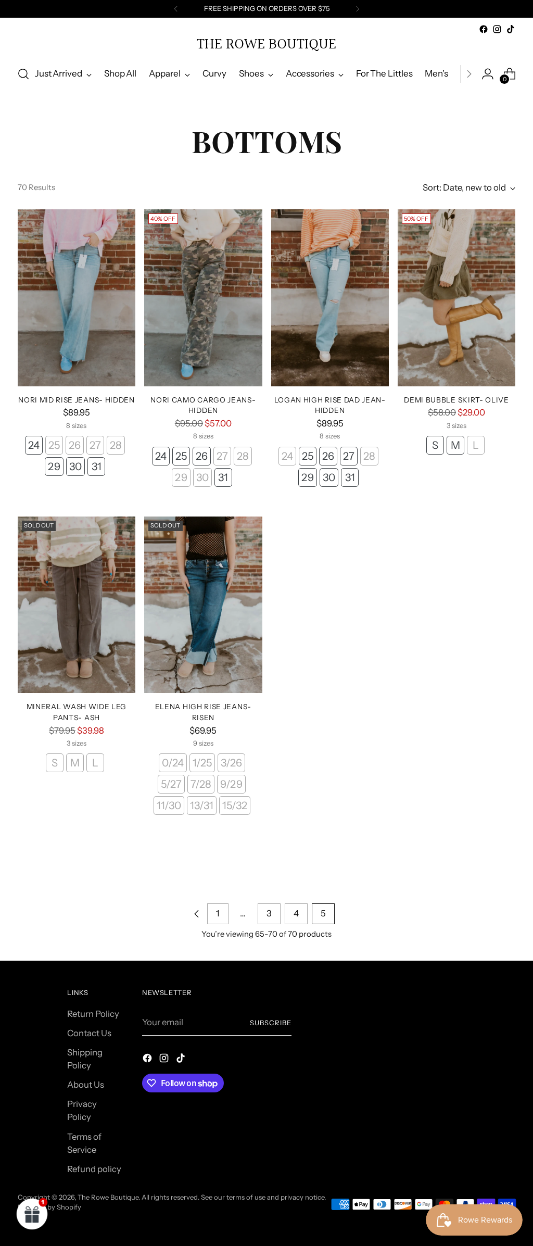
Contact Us (89, 1033)
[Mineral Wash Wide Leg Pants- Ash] (76, 605)
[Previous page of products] (197, 913)
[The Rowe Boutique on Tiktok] (510, 29)
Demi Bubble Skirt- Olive (456, 400)
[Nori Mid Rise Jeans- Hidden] (76, 297)
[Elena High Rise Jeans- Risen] (203, 605)
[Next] (357, 9)
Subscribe (270, 1022)
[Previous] (175, 9)
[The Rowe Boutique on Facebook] (483, 29)
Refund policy (94, 1169)
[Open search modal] (23, 74)
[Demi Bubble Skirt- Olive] (456, 297)
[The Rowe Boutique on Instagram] (497, 29)
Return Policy (93, 1014)
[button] (32, 1214)
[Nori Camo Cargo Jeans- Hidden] (203, 297)
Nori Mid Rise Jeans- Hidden (76, 400)
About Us (85, 1084)
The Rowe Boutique (108, 1197)
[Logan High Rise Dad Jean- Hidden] (330, 297)
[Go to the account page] (487, 74)
